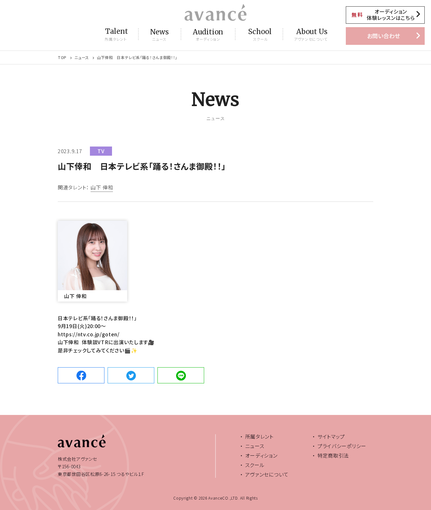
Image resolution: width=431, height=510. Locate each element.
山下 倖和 (102, 188)
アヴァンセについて (267, 474)
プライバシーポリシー (341, 446)
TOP (62, 57)
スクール (255, 465)
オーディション (261, 455)
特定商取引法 (333, 455)
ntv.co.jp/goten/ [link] (89, 334)
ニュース (81, 57)
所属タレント (259, 436)
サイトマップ (331, 436)
